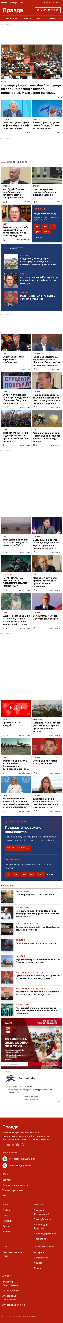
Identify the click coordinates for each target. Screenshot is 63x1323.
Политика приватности (15, 1185)
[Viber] (22, 1144)
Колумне (51, 18)
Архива (6, 1231)
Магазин (7, 1221)
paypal (39, 237)
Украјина (39, 1252)
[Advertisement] (31, 34)
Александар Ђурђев (45, 1233)
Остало (38, 1268)
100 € (46, 232)
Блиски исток (41, 1257)
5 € (37, 226)
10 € (45, 226)
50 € (38, 232)
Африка (38, 1263)
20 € (53, 226)
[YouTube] (8, 1144)
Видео (5, 1226)
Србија (26, 18)
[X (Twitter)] (13, 1145)
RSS (4, 1195)
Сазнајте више (16, 848)
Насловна (12, 18)
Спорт (6, 1247)
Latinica (46, 2)
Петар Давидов (42, 1219)
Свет (39, 18)
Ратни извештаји (44, 1247)
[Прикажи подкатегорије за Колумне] (59, 18)
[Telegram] (17, 1144)
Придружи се (50, 10)
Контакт (57, 2)
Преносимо (40, 1239)
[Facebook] (3, 1145)
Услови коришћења (13, 1190)
